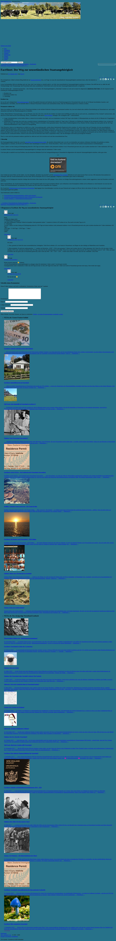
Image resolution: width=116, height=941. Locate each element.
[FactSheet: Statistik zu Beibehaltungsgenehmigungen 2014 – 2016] (59, 772)
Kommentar (4, 298)
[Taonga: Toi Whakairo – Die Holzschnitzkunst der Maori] (59, 840)
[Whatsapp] (100, 77)
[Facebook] (105, 77)
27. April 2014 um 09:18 (14, 274)
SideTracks (7, 51)
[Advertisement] (58, 32)
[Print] (108, 77)
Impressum (4, 933)
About (5, 59)
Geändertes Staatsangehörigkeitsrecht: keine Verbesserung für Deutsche (23, 197)
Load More (7, 930)
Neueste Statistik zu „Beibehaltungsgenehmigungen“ (18, 198)
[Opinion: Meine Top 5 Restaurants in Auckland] (59, 558)
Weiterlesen (76, 353)
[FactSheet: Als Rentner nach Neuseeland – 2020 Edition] (59, 524)
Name (3, 301)
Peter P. (22, 74)
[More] (113, 77)
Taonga (6, 56)
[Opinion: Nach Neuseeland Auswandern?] (59, 423)
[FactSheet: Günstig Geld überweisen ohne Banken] (59, 333)
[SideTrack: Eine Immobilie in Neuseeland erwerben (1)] (59, 394)
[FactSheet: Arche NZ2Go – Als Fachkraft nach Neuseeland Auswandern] (59, 457)
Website (3, 308)
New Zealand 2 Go (6, 1)
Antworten (7, 234)
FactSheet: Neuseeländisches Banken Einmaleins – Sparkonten (18, 64)
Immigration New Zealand (60, 175)
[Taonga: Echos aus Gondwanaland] (59, 592)
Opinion (6, 53)
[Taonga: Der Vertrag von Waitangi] (59, 698)
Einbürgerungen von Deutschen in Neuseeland (21, 188)
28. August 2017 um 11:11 (11, 214)
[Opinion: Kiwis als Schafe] (59, 658)
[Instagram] (103, 77)
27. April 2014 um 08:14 (10, 259)
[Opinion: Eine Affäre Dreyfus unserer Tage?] (59, 806)
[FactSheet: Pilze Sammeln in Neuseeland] (59, 908)
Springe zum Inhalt (6, 45)
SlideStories (7, 54)
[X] (111, 77)
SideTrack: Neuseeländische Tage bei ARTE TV (14, 65)
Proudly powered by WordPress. (9, 936)
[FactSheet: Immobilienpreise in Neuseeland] (59, 367)
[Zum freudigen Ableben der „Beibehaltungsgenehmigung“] (59, 627)
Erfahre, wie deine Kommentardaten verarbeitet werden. (48, 314)
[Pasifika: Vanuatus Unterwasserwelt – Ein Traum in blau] (59, 491)
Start (5, 48)
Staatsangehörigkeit (36, 80)
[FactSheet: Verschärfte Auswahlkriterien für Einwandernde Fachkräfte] (59, 874)
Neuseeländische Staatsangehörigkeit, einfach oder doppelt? (20, 195)
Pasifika (6, 58)
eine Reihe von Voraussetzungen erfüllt (35, 142)
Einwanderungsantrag (23, 102)
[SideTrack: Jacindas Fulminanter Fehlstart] (59, 719)
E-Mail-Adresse (5, 305)
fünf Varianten (48, 115)
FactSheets (7, 50)
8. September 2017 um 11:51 (15, 239)
